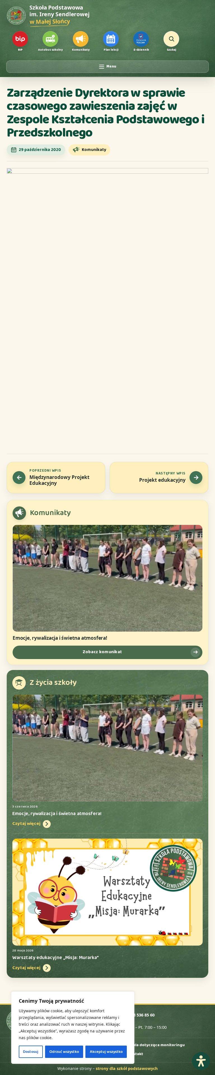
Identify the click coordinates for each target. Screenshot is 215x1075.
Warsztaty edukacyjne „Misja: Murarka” (55, 958)
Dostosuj (30, 1052)
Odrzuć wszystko (64, 1052)
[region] (72, 1028)
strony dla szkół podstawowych (127, 1068)
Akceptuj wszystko (106, 1052)
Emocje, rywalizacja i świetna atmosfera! (60, 638)
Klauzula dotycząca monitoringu (153, 1045)
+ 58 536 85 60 (141, 1015)
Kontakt (135, 1054)
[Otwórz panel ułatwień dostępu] (201, 1061)
